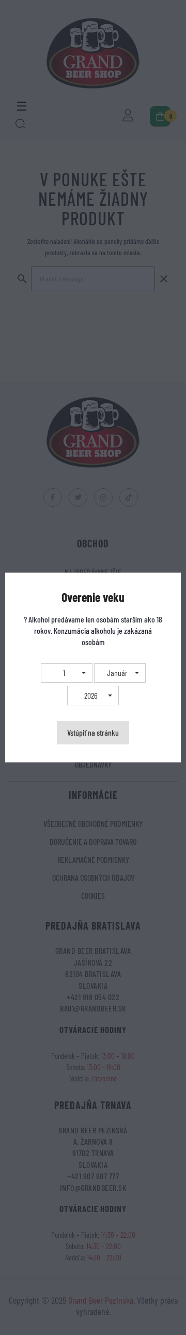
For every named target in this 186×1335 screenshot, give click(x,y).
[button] (66, 673)
